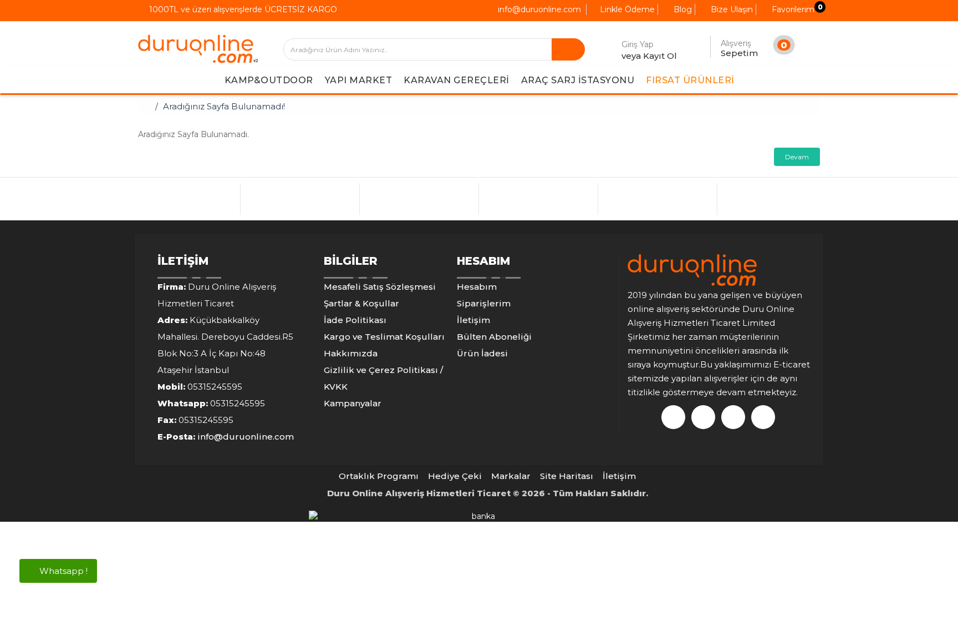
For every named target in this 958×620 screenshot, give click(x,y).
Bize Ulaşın (731, 9)
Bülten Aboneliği (494, 336)
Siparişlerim (484, 303)
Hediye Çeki (455, 476)
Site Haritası (566, 476)
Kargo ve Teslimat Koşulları (384, 336)
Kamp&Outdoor (269, 80)
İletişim (473, 320)
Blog (681, 9)
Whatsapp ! (62, 571)
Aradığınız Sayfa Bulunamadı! (224, 106)
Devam (797, 157)
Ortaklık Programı (379, 476)
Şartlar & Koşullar (361, 303)
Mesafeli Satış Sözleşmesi (380, 286)
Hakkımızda (351, 353)
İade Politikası (355, 320)
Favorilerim (792, 9)
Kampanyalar (352, 403)
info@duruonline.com (538, 9)
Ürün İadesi (482, 353)
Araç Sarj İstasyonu (578, 80)
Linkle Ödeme (626, 9)
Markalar (511, 476)
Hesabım (477, 286)
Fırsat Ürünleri (690, 80)
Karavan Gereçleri (456, 80)
